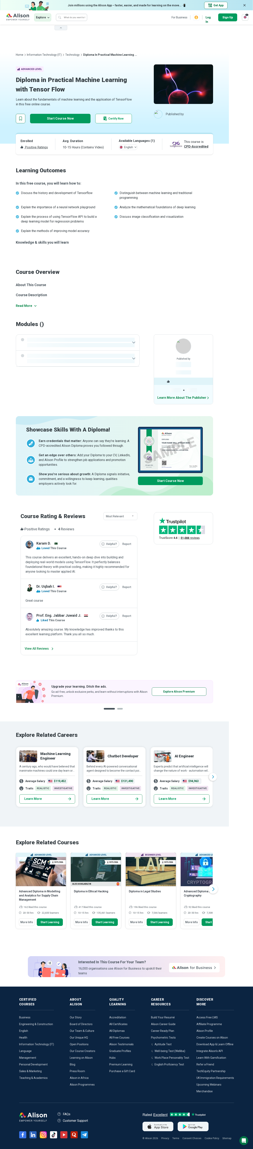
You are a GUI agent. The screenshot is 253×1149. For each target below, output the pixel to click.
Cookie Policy (212, 1138)
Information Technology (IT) (44, 54)
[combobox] (120, 516)
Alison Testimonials (121, 1044)
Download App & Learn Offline (214, 1044)
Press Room (77, 1071)
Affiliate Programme (209, 1024)
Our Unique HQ (79, 1037)
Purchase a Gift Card (122, 1071)
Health (23, 1037)
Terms (175, 1138)
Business (24, 1017)
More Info (26, 922)
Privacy (165, 1138)
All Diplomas (117, 1030)
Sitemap (226, 1138)
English (23, 1030)
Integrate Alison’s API (209, 1051)
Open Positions (79, 1044)
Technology (72, 54)
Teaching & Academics (33, 1077)
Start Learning (50, 922)
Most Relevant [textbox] (115, 516)
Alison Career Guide (163, 1024)
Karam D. (43, 543)
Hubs (112, 1057)
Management (27, 1057)
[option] (114, 777)
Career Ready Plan (162, 1030)
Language (25, 1051)
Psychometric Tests (163, 1037)
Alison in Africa (79, 1077)
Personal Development (33, 1064)
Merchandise (204, 1091)
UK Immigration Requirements (215, 1077)
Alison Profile (204, 1030)
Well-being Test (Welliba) (170, 1051)
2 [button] (118, 712)
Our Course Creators (82, 1051)
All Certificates (118, 1024)
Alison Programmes (82, 1084)
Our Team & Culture (82, 1030)
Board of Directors (81, 1024)
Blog (72, 1064)
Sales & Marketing (30, 1071)
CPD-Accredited (196, 146)
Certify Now (116, 118)
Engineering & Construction (36, 1024)
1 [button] (108, 712)
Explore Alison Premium (102, 691)
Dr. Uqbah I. (45, 586)
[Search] (59, 17)
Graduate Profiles (120, 1051)
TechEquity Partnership (211, 1071)
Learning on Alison (81, 1057)
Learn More (33, 799)
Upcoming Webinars (208, 1084)
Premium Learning (120, 1064)
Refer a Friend (205, 1064)
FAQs (66, 1114)
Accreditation (117, 1017)
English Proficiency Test (169, 1064)
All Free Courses (119, 1037)
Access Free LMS (207, 1017)
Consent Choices (191, 1138)
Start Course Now (60, 118)
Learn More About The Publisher (181, 398)
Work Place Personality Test (172, 1057)
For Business (179, 17)
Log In (208, 18)
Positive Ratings (36, 147)
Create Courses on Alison (212, 1037)
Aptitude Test (163, 1044)
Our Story (76, 1017)
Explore (41, 17)
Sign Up (227, 17)
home (19, 54)
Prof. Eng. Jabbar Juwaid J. (58, 615)
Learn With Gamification (211, 1057)
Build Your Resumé (163, 1017)
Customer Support (75, 1121)
